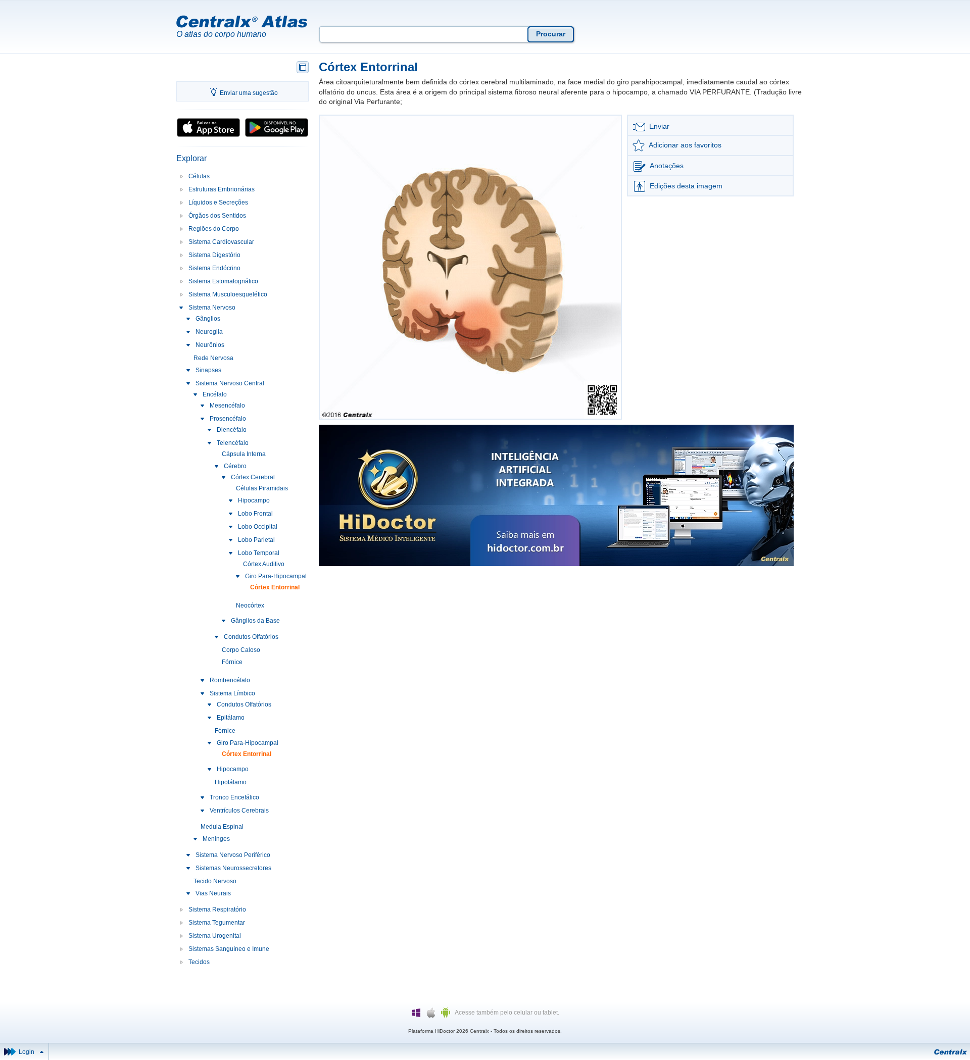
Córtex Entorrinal (275, 587)
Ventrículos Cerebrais (239, 810)
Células (199, 176)
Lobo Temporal (258, 553)
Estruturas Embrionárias (221, 189)
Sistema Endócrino (214, 268)
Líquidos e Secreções (218, 202)
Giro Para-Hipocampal (276, 576)
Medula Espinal (222, 826)
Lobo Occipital (257, 526)
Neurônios (210, 344)
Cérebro (235, 466)
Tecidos (199, 962)
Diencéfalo (232, 429)
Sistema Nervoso (211, 307)
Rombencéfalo (230, 680)
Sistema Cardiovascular (221, 241)
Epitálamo (231, 717)
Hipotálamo (231, 782)
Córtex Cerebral (253, 477)
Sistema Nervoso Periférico (233, 855)
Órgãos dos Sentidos (217, 215)
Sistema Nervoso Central (230, 383)
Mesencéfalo (227, 405)
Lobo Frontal (255, 513)
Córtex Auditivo (263, 564)
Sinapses (208, 370)
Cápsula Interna (244, 454)
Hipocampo (254, 500)
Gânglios (208, 318)
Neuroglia (209, 331)
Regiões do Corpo (213, 228)
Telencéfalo (233, 442)
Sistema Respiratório (217, 909)
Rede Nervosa (213, 358)
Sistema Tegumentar (216, 922)
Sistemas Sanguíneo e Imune (228, 948)
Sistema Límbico (232, 693)
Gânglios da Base (255, 620)
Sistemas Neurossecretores (233, 868)
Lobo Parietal (256, 539)
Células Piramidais (262, 488)
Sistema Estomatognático (223, 281)
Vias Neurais (213, 893)
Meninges (216, 838)
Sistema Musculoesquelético (227, 294)
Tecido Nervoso (214, 881)
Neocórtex (250, 605)
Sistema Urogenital (214, 935)
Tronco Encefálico (234, 797)
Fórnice (232, 662)
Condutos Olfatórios (251, 636)
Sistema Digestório (214, 255)
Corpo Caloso (241, 649)
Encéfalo (215, 394)
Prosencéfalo (228, 418)
